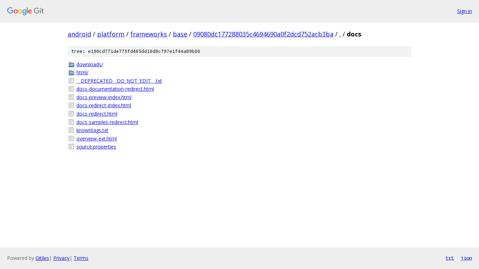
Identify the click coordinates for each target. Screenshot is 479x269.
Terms (81, 258)
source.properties (96, 146)
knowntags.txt (92, 130)
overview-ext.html (96, 138)
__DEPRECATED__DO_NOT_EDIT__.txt (119, 80)
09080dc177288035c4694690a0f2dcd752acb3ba (263, 34)
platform (110, 34)
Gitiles (42, 258)
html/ (82, 72)
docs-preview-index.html (103, 97)
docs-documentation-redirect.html (115, 88)
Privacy (61, 258)
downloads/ (89, 64)
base (180, 34)
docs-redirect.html (96, 113)
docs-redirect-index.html (103, 105)
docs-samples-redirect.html (107, 122)
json (466, 258)
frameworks (148, 34)
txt (449, 258)
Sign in (464, 11)
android (79, 34)
